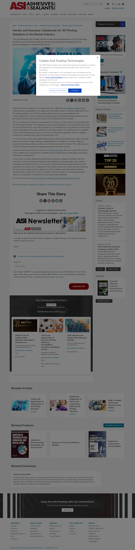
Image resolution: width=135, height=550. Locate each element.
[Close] (97, 57)
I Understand (75, 90)
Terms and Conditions (54, 77)
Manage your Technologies (58, 90)
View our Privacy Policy (70, 85)
